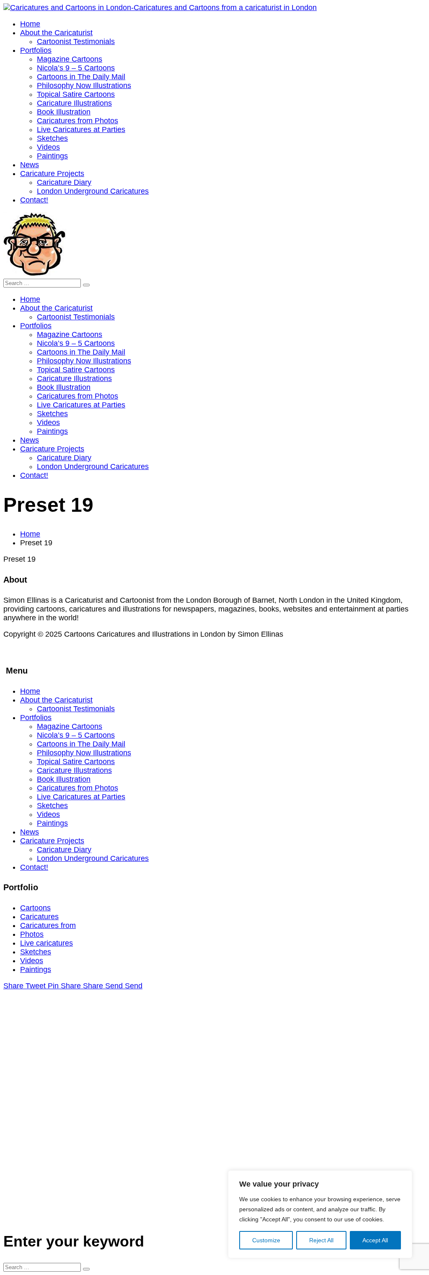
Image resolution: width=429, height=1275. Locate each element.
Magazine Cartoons (69, 726)
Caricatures (39, 916)
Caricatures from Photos (77, 788)
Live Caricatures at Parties (81, 797)
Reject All (321, 1240)
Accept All (375, 1240)
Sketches (52, 805)
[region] (320, 1214)
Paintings (52, 823)
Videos (48, 814)
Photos (32, 934)
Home (30, 534)
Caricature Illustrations (74, 770)
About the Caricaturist (56, 700)
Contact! (34, 867)
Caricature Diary (64, 849)
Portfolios (36, 717)
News (29, 832)
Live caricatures (46, 943)
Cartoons (35, 908)
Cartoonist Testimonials (76, 709)
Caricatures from (48, 925)
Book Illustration (63, 779)
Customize (266, 1240)
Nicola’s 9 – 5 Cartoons (76, 735)
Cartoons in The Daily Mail (81, 744)
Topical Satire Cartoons (76, 761)
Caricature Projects (52, 841)
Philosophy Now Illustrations (84, 753)
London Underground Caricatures (93, 858)
